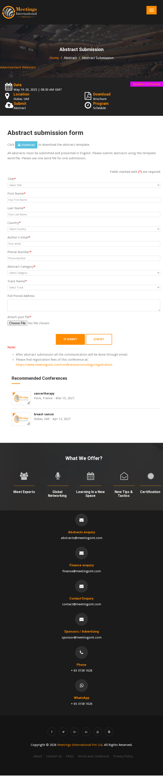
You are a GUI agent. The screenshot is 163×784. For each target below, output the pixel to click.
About (37, 756)
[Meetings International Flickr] (109, 731)
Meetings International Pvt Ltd (79, 745)
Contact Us (54, 756)
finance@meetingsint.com (81, 571)
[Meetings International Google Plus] (74, 731)
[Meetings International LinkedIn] (86, 731)
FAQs (69, 756)
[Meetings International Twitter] (63, 731)
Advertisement (10, 67)
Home (54, 58)
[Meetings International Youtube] (97, 731)
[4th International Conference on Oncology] (19, 12)
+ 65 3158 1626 (81, 670)
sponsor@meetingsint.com (81, 637)
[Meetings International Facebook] (52, 731)
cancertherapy (44, 393)
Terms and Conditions (93, 756)
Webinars (29, 67)
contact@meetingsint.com (81, 604)
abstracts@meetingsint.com (81, 538)
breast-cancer (44, 414)
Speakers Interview (146, 84)
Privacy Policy (123, 756)
